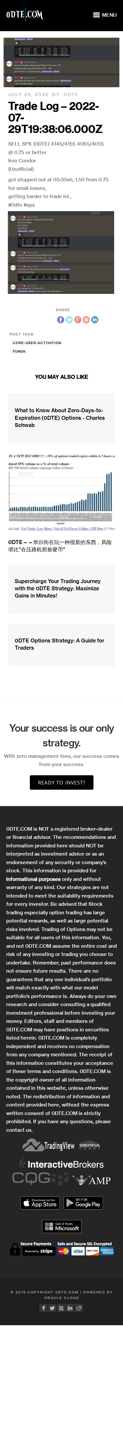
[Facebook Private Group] (43, 1308)
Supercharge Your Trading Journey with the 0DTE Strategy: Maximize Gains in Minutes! (58, 588)
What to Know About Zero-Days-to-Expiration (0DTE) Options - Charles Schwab (60, 417)
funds (19, 351)
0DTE (71, 94)
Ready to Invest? (61, 782)
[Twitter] (52, 1308)
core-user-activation (37, 343)
